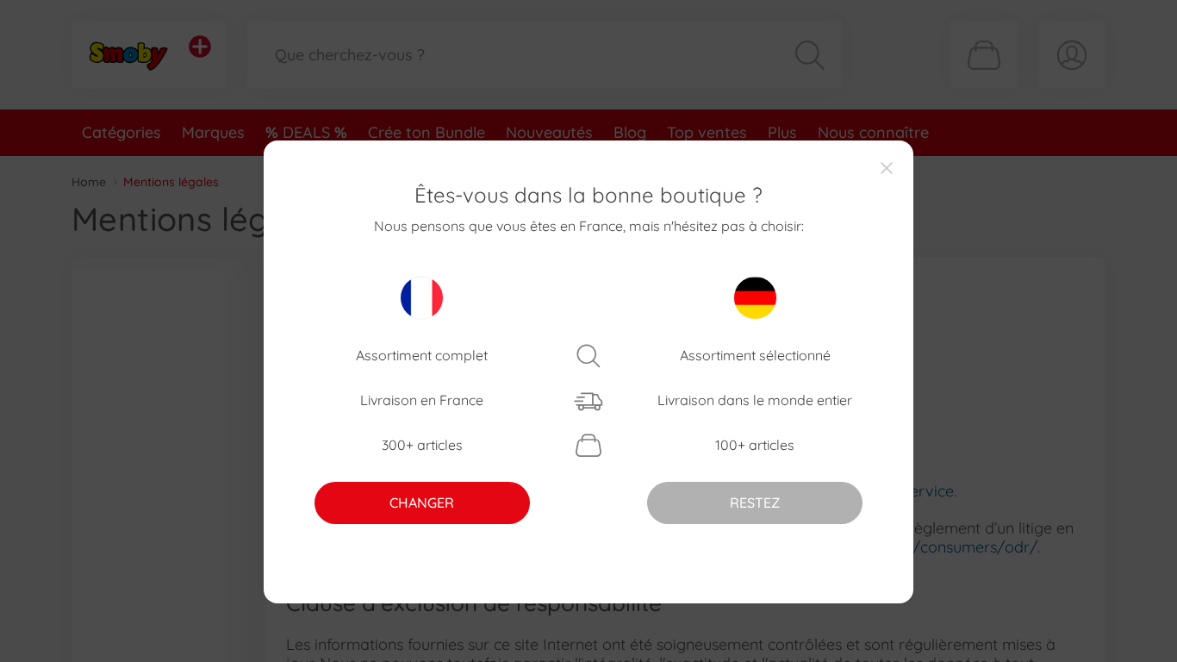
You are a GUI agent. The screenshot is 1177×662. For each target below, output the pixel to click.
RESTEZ (755, 502)
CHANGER (421, 502)
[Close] (886, 167)
